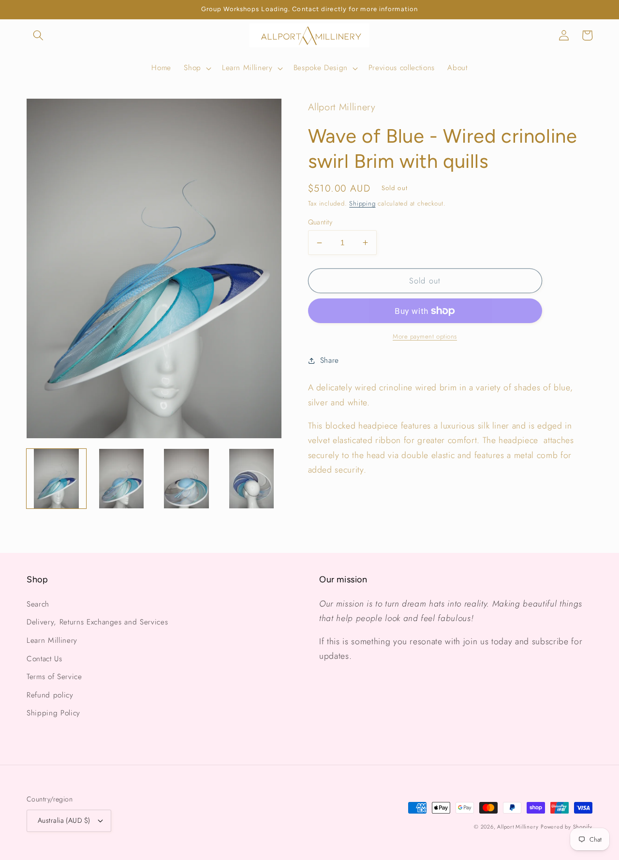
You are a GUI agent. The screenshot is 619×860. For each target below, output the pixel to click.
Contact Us (44, 658)
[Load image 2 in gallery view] (121, 478)
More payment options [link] (425, 336)
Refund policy (50, 695)
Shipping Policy (53, 713)
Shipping (362, 203)
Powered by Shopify (566, 826)
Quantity (320, 222)
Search (38, 604)
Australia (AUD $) (64, 820)
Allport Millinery (517, 826)
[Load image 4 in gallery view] (251, 478)
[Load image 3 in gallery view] (186, 478)
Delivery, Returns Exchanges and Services (97, 622)
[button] (38, 35)
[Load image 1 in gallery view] (56, 478)
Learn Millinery (52, 640)
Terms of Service (54, 676)
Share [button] (329, 360)
